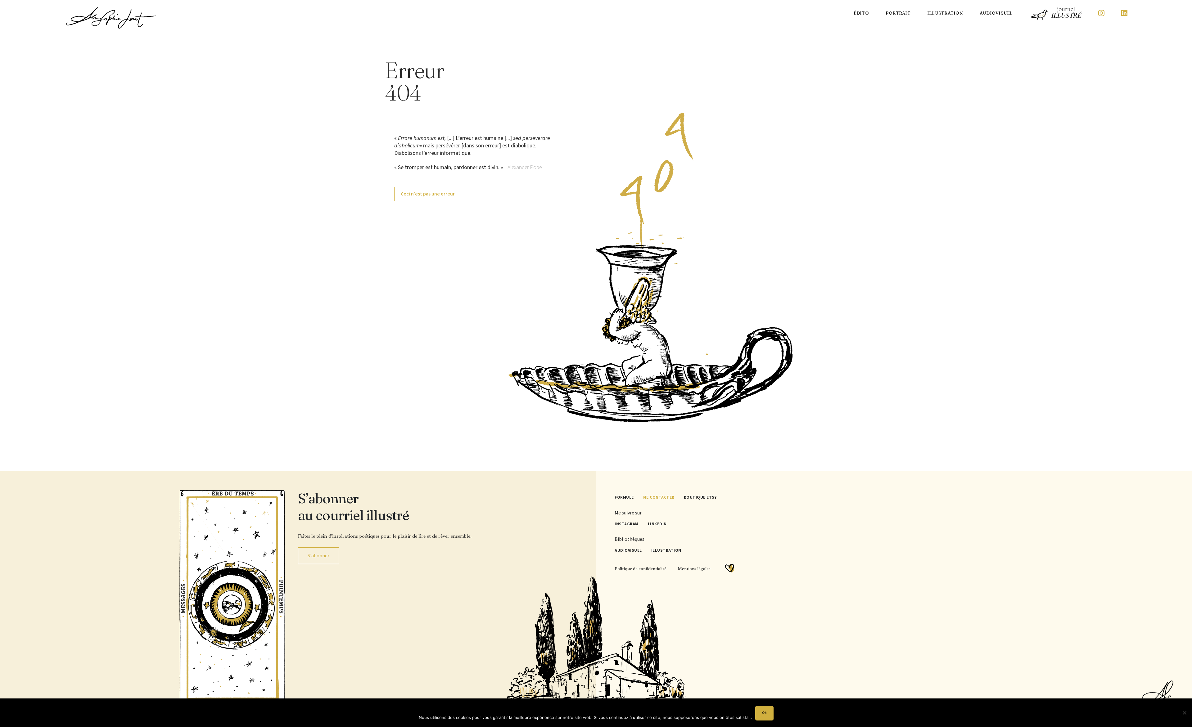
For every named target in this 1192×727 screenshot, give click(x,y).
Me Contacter (659, 497)
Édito (861, 13)
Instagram (627, 524)
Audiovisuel (996, 13)
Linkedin (657, 524)
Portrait (898, 13)
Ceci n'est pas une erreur (428, 194)
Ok (764, 713)
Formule (624, 497)
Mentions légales (694, 569)
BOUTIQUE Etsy (700, 497)
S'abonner (318, 555)
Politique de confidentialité (640, 569)
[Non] (1184, 713)
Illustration (945, 13)
